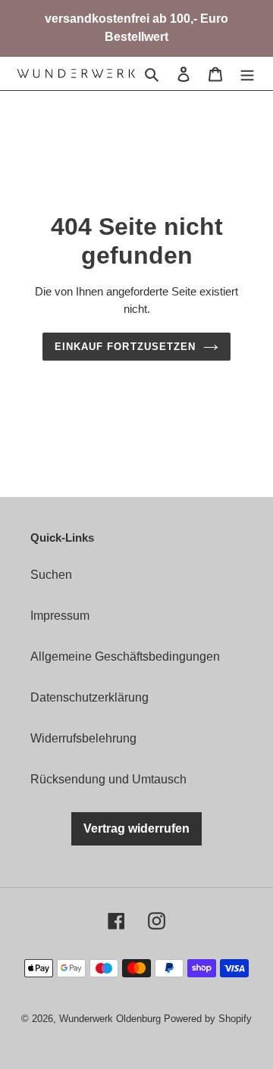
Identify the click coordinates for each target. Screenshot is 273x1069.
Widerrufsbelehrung (83, 738)
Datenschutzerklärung (89, 697)
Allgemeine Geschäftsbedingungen (125, 656)
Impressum (59, 615)
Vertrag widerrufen (136, 828)
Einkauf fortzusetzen (125, 346)
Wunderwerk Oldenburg (111, 1018)
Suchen (51, 574)
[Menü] (247, 73)
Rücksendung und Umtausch (108, 779)
